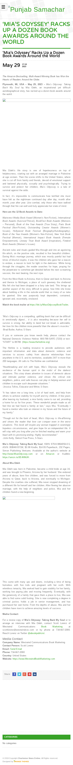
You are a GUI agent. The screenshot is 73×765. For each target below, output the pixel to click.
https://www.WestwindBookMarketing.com (34, 659)
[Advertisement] (28, 708)
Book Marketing (51, 626)
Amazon (50, 454)
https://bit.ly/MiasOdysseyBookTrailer (49, 304)
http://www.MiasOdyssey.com (18, 454)
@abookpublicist (36, 633)
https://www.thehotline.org (36, 342)
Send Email (16, 649)
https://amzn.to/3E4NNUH (16, 457)
